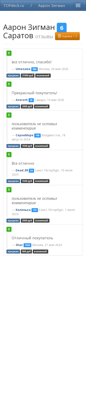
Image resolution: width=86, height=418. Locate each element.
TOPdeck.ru (13, 5)
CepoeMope (24, 135)
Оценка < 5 (69, 36)
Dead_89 (22, 170)
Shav (19, 245)
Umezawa (23, 69)
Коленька (23, 210)
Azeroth (22, 100)
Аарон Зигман (51, 5)
